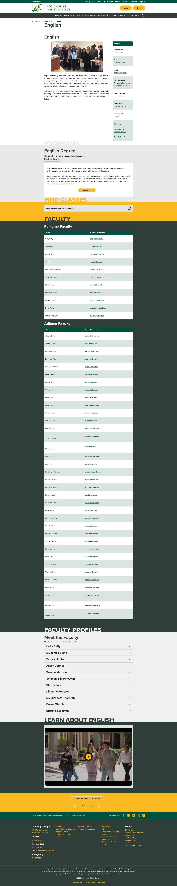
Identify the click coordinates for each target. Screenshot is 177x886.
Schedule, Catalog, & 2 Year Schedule (87, 798)
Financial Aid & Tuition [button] (85, 15)
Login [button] (141, 2)
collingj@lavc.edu (91, 420)
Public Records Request (133, 843)
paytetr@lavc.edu (91, 510)
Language (35, 1)
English (116, 116)
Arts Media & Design (121, 137)
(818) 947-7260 (119, 62)
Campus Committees (62, 831)
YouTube (143, 815)
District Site (129, 830)
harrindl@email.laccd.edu (94, 472)
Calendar (109, 2)
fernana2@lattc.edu (121, 85)
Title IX (104, 844)
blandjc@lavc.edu (96, 246)
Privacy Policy (90, 882)
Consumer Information (110, 842)
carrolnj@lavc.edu (91, 413)
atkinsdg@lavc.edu (92, 351)
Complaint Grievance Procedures (109, 838)
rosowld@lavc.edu (91, 533)
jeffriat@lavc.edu (96, 262)
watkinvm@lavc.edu (92, 595)
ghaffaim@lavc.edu (92, 428)
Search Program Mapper (87, 806)
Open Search (142, 15)
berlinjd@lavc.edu (91, 367)
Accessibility (106, 826)
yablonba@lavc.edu (92, 613)
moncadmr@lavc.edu (92, 487)
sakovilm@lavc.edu (92, 549)
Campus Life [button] (132, 15)
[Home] (54, 8)
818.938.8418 (37, 848)
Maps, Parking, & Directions (65, 829)
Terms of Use (77, 882)
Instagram (128, 815)
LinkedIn (133, 815)
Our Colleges (130, 840)
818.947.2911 (36, 858)
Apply (126, 8)
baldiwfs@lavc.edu (91, 359)
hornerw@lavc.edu (91, 572)
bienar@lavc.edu (91, 382)
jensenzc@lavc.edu (92, 436)
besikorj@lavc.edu (91, 374)
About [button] (57, 15)
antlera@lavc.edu (91, 343)
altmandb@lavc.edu (92, 336)
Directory (58, 837)
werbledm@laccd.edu (98, 308)
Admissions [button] (68, 15)
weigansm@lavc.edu (92, 605)
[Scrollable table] (88, 756)
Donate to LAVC (84, 826)
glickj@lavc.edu (90, 446)
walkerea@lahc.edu (92, 580)
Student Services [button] (116, 15)
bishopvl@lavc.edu (91, 390)
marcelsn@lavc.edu (97, 277)
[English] (88, 757)
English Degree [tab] (52, 159)
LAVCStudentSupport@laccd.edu (44, 850)
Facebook (123, 815)
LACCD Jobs (129, 835)
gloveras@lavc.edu (92, 456)
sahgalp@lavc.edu (91, 541)
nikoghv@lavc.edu (96, 269)
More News (77, 815)
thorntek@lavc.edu (97, 300)
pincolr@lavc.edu (91, 526)
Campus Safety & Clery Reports (110, 832)
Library (134, 2)
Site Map (101, 882)
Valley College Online (94, 2)
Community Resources (86, 829)
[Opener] (175, 817)
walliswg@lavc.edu (92, 587)
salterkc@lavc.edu (91, 556)
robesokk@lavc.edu (97, 292)
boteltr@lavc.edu (91, 397)
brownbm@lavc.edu (92, 405)
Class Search (122, 2)
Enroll (139, 8)
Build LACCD (129, 838)
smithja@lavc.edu (91, 564)
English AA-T (87, 190)
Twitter (138, 815)
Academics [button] (102, 15)
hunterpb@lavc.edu (97, 254)
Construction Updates (63, 834)
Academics (38, 21)
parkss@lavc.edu (96, 285)
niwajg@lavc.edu (91, 495)
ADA (103, 829)
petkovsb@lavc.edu (92, 518)
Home (32, 21)
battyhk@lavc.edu (120, 73)
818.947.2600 (37, 840)
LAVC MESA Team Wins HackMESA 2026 (50, 815)
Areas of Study (49, 21)
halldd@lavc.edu (91, 464)
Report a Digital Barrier (133, 832)
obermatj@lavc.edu (92, 503)
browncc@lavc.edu (92, 479)
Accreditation (60, 826)
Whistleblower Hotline (133, 845)
